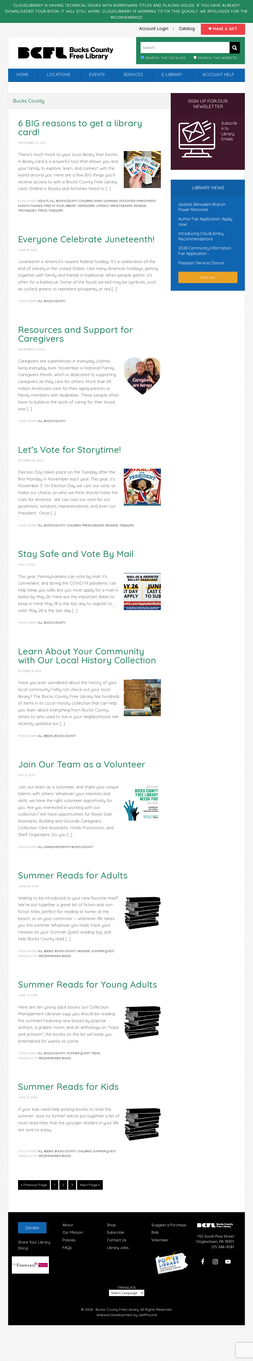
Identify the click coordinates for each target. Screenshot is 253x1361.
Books (48, 736)
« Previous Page (34, 1186)
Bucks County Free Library (70, 54)
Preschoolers (121, 206)
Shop (111, 1225)
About (68, 1225)
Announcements (57, 847)
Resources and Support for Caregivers (75, 334)
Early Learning (106, 201)
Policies (69, 1240)
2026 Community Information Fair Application (204, 251)
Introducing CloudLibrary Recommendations (201, 236)
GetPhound (148, 1315)
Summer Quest (102, 951)
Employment (146, 201)
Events (23, 206)
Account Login (153, 28)
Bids (155, 1232)
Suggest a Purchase (168, 1225)
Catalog (187, 28)
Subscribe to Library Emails (229, 131)
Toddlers (55, 210)
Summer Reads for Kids (68, 1086)
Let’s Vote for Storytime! (69, 449)
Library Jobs (118, 1247)
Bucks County (67, 201)
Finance (36, 206)
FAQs (67, 1247)
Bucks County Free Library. (117, 1309)
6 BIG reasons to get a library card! (80, 127)
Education (127, 201)
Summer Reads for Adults (72, 875)
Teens (42, 210)
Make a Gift (224, 28)
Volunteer (160, 1240)
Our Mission (73, 1232)
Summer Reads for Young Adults (87, 984)
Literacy (102, 206)
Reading (140, 206)
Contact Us (116, 1240)
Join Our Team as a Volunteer (81, 764)
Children (86, 201)
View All (207, 277)
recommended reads (55, 956)
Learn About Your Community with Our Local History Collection (87, 656)
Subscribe (115, 1232)
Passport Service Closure (201, 262)
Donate (32, 1227)
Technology (27, 210)
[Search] (235, 48)
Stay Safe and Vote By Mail (76, 553)
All (52, 201)
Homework (86, 206)
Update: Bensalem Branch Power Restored (202, 207)
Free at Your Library (60, 206)
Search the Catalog (165, 58)
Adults (43, 201)
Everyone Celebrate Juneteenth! (86, 239)
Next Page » (90, 1186)
